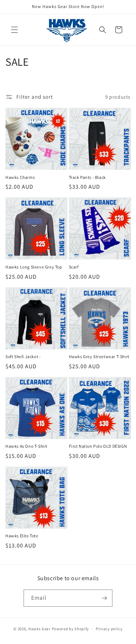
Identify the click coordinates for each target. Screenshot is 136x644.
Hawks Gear (39, 628)
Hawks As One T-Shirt (26, 446)
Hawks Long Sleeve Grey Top (33, 267)
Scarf (74, 267)
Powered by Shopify (70, 628)
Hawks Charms (20, 177)
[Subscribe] (104, 598)
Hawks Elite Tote (21, 535)
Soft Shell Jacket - (23, 356)
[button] (14, 30)
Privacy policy (109, 628)
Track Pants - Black (87, 177)
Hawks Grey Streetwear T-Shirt (99, 356)
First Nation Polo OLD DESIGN (98, 446)
